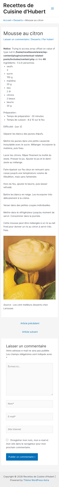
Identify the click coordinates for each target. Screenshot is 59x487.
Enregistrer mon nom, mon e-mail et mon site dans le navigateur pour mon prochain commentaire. (27, 444)
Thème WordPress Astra (36, 480)
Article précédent (29, 323)
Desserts (35, 39)
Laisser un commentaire (16, 39)
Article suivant (30, 331)
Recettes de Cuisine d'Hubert (24, 8)
